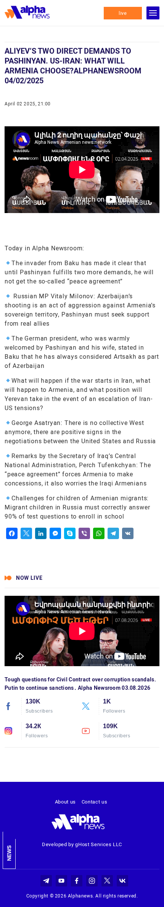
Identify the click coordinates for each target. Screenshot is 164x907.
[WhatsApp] (99, 533)
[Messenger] (55, 533)
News (9, 853)
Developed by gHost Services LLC (82, 844)
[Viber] (84, 533)
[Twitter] (26, 533)
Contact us (95, 802)
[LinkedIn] (41, 533)
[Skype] (70, 533)
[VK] (128, 533)
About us (65, 802)
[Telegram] (113, 533)
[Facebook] (12, 533)
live (123, 13)
